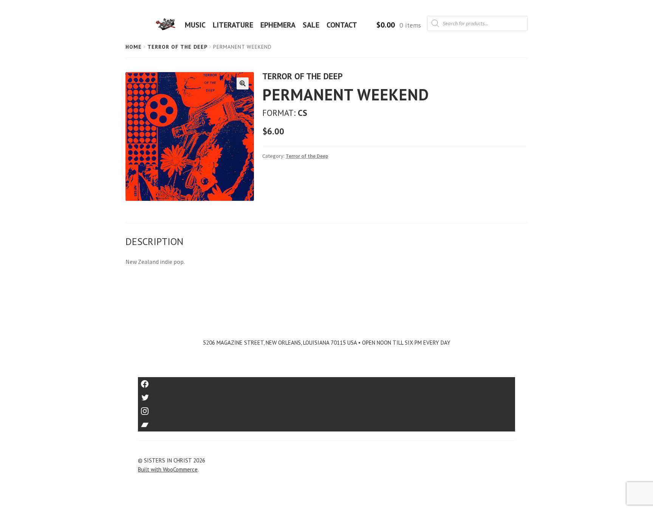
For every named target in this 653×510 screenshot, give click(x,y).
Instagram (326, 408)
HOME (168, 25)
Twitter (327, 395)
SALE (311, 25)
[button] (243, 83)
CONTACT (341, 25)
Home (133, 46)
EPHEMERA (278, 25)
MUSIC (195, 25)
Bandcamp (326, 422)
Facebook (326, 381)
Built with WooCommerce (168, 469)
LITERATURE (233, 25)
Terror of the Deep (177, 46)
